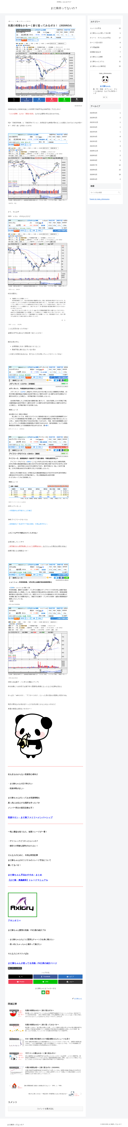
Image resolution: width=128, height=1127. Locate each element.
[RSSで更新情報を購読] (47, 992)
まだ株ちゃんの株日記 (15, 968)
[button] (77, 100)
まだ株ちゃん (105, 86)
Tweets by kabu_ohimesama (99, 199)
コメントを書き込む (45, 1109)
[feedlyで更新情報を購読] (43, 992)
